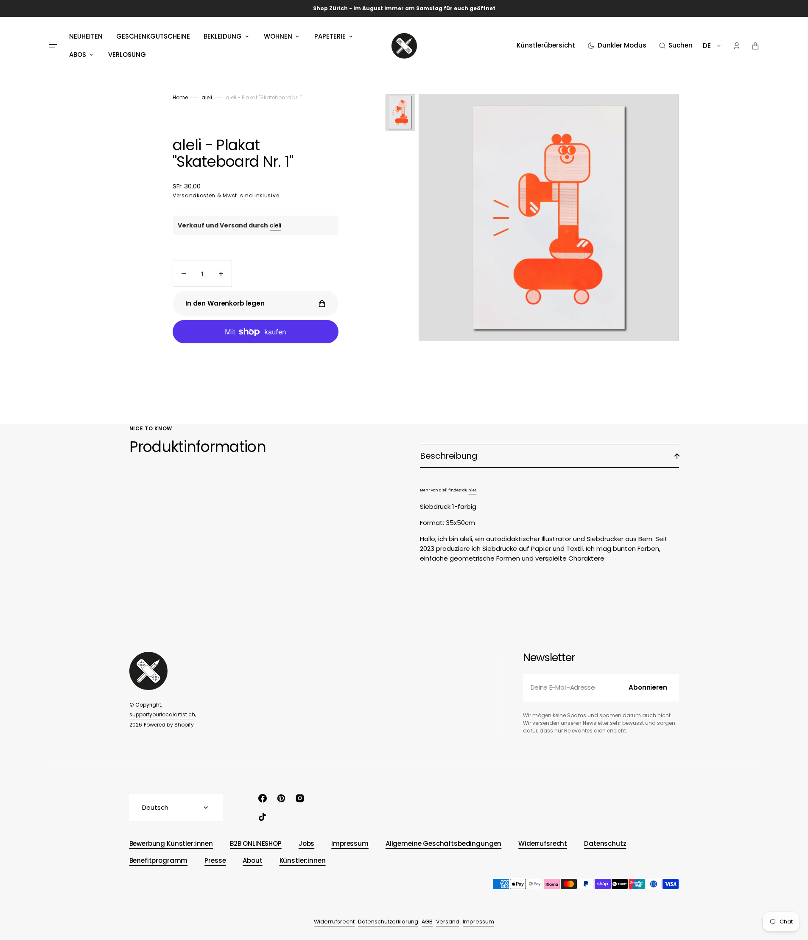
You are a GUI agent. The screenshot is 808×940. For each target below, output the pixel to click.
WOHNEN (278, 36)
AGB (427, 921)
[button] (676, 45)
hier (472, 490)
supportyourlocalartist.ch (162, 714)
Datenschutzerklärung (388, 921)
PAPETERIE (330, 36)
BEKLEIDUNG (223, 36)
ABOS (77, 54)
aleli (206, 97)
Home (180, 97)
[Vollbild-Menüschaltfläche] (53, 45)
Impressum (478, 921)
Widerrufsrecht (334, 921)
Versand (447, 921)
